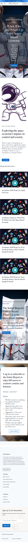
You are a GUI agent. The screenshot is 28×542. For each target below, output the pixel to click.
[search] (4, 3)
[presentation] (14, 179)
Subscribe (18, 1)
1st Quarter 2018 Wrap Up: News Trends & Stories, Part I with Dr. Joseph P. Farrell (13, 249)
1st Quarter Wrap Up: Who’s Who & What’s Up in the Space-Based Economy (13, 220)
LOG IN (25, 3)
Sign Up (6, 525)
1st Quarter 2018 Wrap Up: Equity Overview (13, 191)
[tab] (12, 361)
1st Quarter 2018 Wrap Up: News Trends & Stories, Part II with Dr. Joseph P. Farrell (13, 279)
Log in (5, 396)
